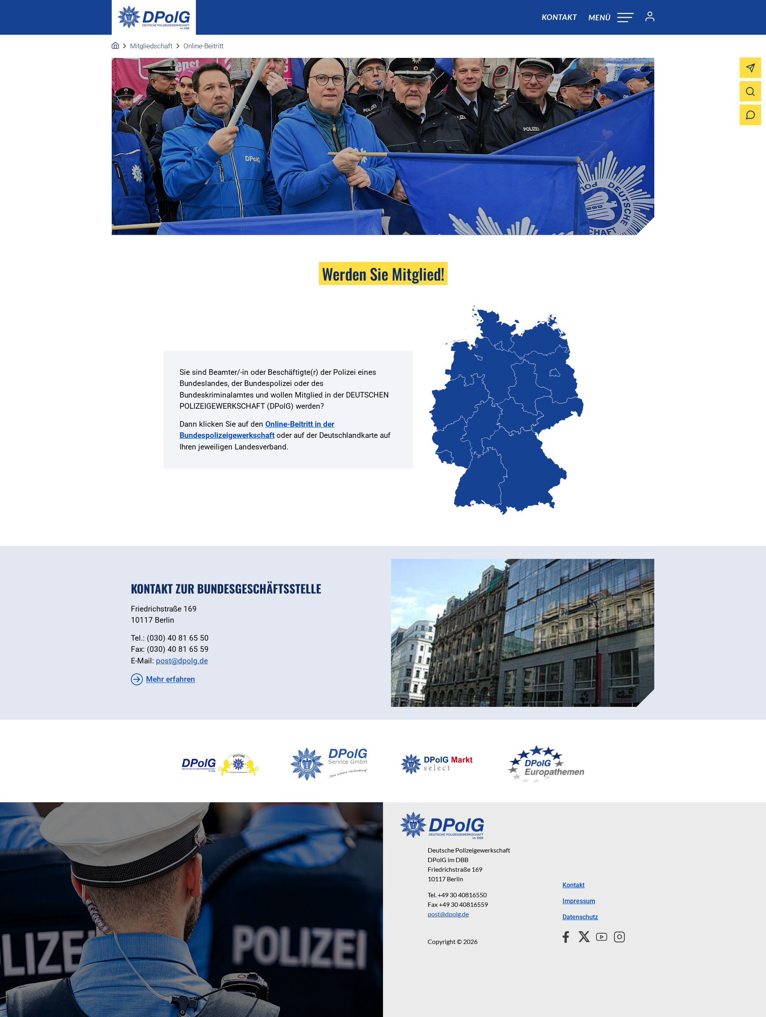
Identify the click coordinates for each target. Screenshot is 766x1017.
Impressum (579, 901)
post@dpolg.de (182, 660)
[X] (581, 935)
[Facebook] (568, 935)
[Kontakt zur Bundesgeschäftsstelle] (522, 633)
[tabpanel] (220, 764)
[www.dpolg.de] (115, 46)
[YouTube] (598, 935)
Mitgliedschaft (151, 46)
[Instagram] (616, 935)
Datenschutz (580, 917)
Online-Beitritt (203, 46)
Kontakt (559, 17)
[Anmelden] (646, 17)
